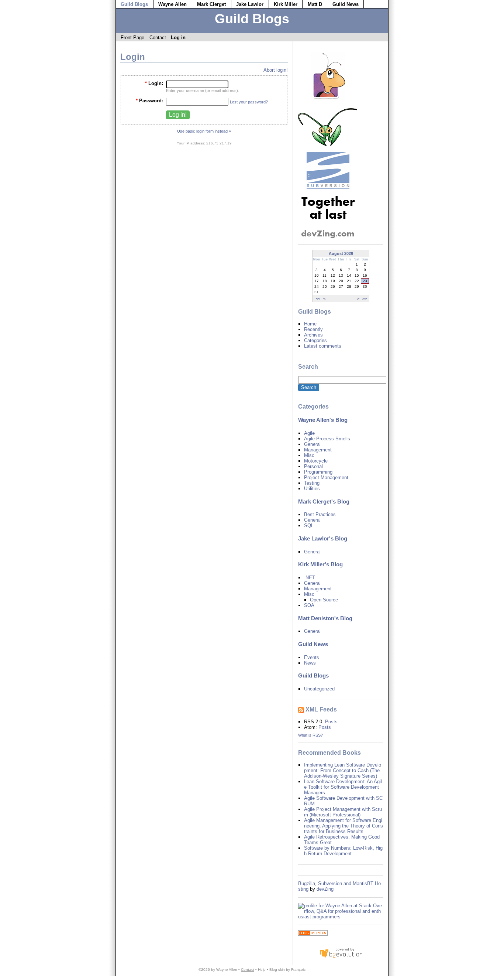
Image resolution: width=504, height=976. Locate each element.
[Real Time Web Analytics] (313, 934)
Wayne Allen (172, 4)
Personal (313, 466)
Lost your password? (249, 102)
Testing (312, 483)
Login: (154, 83)
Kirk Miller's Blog (320, 564)
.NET (309, 577)
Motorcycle (316, 461)
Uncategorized (319, 689)
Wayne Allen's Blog (323, 420)
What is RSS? (310, 735)
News (310, 663)
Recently (313, 329)
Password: (149, 100)
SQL (309, 525)
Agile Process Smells (327, 438)
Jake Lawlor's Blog (322, 539)
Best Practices (320, 514)
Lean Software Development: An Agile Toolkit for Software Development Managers (343, 787)
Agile (309, 433)
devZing (325, 889)
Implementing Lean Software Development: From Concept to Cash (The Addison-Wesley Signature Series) (342, 770)
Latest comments (322, 346)
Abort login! (275, 70)
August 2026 (341, 253)
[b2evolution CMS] (341, 957)
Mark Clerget (211, 4)
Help (262, 970)
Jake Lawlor (249, 4)
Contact (157, 37)
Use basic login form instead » (204, 131)
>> (364, 298)
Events (311, 657)
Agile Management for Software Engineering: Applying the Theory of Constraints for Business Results (343, 826)
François (298, 970)
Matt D (315, 4)
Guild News (345, 4)
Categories (315, 340)
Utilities (312, 488)
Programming (318, 472)
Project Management (326, 477)
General (312, 444)
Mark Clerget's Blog (323, 502)
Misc (309, 455)
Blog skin (277, 970)
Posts (331, 721)
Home (310, 324)
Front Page (132, 37)
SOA (309, 605)
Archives (313, 335)
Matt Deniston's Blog (325, 618)
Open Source (324, 600)
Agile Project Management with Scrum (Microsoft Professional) (343, 812)
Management (318, 450)
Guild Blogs (134, 4)
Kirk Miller (285, 4)
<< (318, 298)
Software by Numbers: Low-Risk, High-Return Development (343, 850)
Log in (178, 37)
